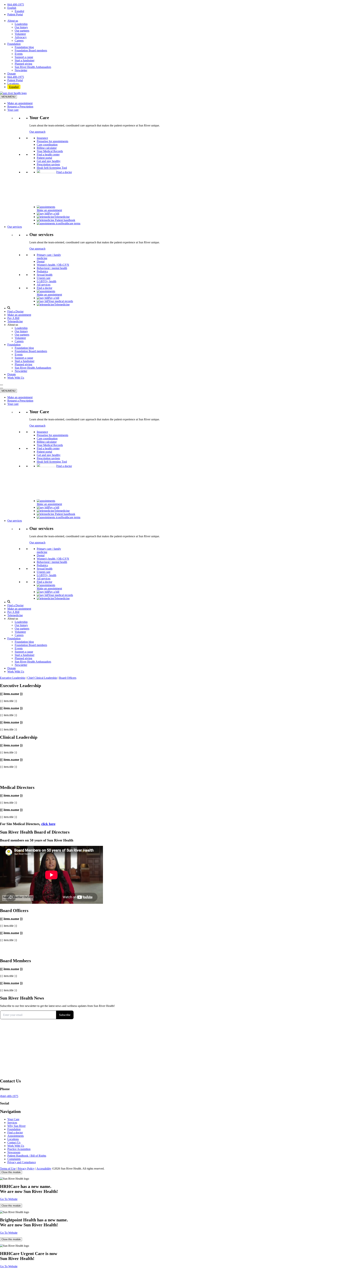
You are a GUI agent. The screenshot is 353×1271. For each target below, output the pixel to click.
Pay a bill (53, 213)
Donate (11, 73)
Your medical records (60, 301)
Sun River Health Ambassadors (33, 67)
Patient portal (44, 157)
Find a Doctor (15, 311)
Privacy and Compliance (21, 1162)
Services (12, 1122)
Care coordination (47, 144)
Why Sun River (16, 1125)
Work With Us (15, 377)
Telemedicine (62, 216)
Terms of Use (8, 1168)
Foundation (14, 43)
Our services (14, 226)
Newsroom (13, 1152)
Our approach (37, 131)
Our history (21, 27)
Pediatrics (42, 271)
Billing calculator (47, 147)
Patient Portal (15, 14)
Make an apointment (19, 314)
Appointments (15, 1135)
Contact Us (13, 1142)
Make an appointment (20, 103)
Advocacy (21, 37)
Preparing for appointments (52, 141)
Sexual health (44, 274)
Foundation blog (24, 47)
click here (48, 824)
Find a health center (48, 154)
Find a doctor (64, 172)
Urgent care (43, 278)
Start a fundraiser (24, 60)
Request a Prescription (20, 106)
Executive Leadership (12, 677)
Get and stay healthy (48, 161)
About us (12, 20)
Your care (13, 109)
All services (43, 284)
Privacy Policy (26, 1168)
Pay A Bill (13, 318)
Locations (13, 83)
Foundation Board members (31, 50)
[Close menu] (1, 388)
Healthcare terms (70, 223)
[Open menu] (1, 384)
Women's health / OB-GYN (53, 264)
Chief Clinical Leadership (42, 677)
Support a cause (24, 57)
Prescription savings (48, 164)
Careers (19, 40)
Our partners (22, 30)
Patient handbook (64, 220)
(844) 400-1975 (9, 1096)
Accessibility (43, 1168)
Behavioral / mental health (52, 268)
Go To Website (8, 1199)
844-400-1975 (15, 4)
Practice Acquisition (19, 1149)
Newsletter (21, 70)
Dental (40, 261)
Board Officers (67, 677)
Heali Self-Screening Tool (52, 167)
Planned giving (23, 63)
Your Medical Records (50, 151)
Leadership (21, 24)
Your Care (13, 1119)
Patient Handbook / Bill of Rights (26, 1155)
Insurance (42, 138)
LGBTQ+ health (46, 281)
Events (19, 53)
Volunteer (20, 33)
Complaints (14, 1159)
